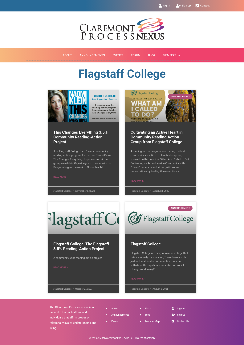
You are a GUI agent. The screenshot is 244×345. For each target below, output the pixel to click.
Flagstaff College (146, 244)
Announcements (92, 55)
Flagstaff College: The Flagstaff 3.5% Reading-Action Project (81, 246)
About (67, 55)
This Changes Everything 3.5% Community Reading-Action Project (80, 137)
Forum (135, 55)
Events (117, 55)
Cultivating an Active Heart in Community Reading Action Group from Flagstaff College (157, 137)
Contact (205, 5)
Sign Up (186, 5)
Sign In (167, 5)
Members (169, 55)
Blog (151, 55)
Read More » (60, 176)
